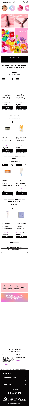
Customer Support (9, 377)
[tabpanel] (14, 40)
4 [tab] (16, 199)
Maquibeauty (7, 373)
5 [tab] (19, 199)
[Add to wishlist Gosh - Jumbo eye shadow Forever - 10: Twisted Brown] (7, 122)
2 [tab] (9, 199)
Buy (7, 107)
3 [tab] (12, 199)
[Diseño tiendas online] (22, 399)
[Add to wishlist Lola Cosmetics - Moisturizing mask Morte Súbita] (21, 208)
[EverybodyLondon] (14, 21)
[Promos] (14, 297)
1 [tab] (5, 199)
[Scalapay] (14, 287)
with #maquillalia (14, 249)
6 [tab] (23, 199)
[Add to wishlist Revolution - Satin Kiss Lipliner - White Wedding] (7, 208)
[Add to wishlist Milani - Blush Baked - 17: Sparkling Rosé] (21, 122)
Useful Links (7, 384)
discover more (14, 75)
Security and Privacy (10, 381)
